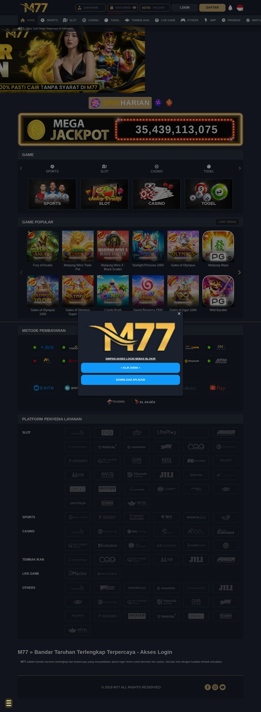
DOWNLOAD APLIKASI (130, 379)
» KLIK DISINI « (130, 367)
